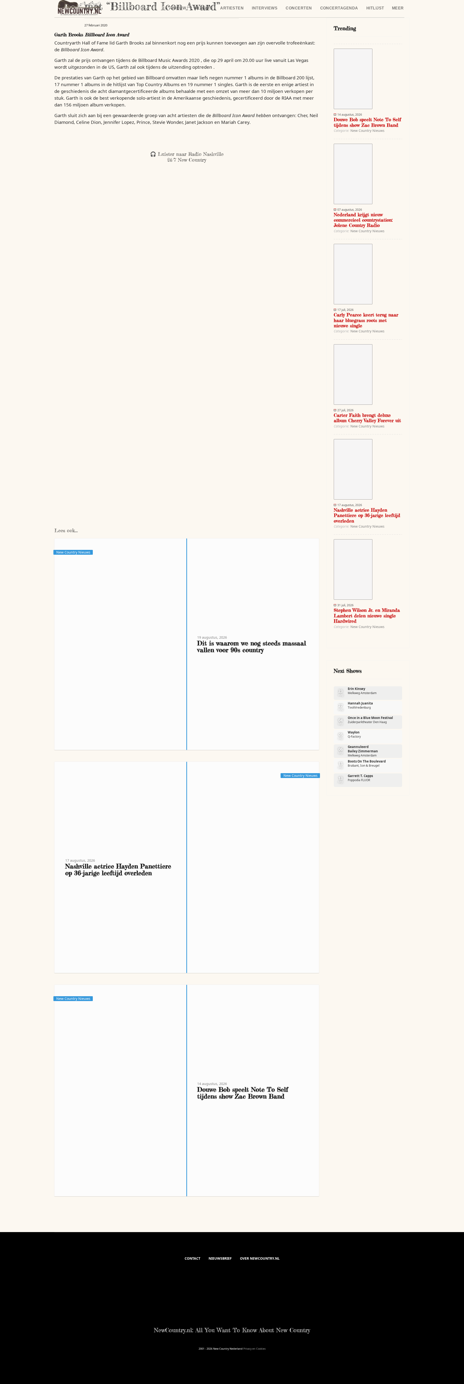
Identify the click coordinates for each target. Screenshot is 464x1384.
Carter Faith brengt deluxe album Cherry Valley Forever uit (367, 417)
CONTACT (192, 1258)
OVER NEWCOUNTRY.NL (260, 1258)
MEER (398, 8)
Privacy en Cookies (254, 1348)
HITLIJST (375, 8)
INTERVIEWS (264, 8)
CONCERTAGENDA (339, 8)
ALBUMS (203, 8)
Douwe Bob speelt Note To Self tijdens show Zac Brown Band (242, 1093)
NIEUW (179, 8)
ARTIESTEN (232, 8)
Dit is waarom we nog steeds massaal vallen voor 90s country (251, 646)
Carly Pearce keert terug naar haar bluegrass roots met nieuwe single (366, 320)
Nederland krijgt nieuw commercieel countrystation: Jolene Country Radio (363, 220)
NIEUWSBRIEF (220, 1258)
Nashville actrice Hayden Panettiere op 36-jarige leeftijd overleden (118, 869)
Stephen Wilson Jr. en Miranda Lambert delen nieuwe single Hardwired (367, 615)
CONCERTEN (299, 8)
